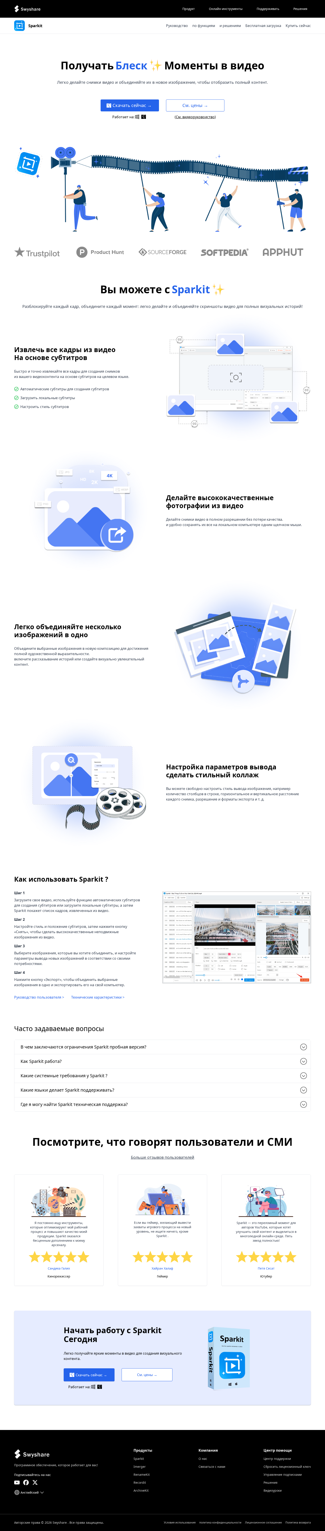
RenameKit (142, 1474)
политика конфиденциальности (220, 1522)
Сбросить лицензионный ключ (287, 1466)
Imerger (140, 1466)
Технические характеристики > (97, 997)
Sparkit (139, 1459)
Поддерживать (268, 9)
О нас (203, 1459)
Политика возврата (298, 1522)
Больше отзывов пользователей (162, 1157)
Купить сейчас (298, 25)
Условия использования (180, 1522)
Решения (270, 1482)
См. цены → (195, 105)
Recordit (140, 1482)
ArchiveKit (141, 1490)
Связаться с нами (212, 1466)
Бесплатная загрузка (263, 25)
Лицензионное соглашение (263, 1522)
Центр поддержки (277, 1459)
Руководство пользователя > (39, 997)
